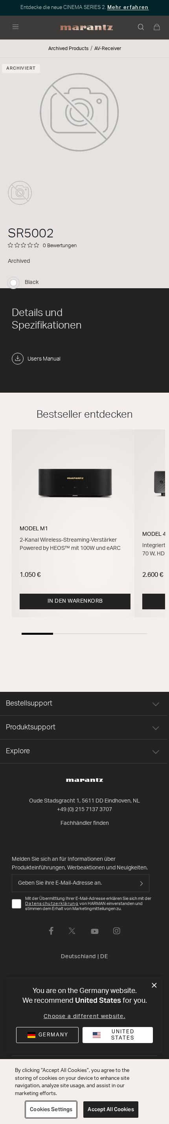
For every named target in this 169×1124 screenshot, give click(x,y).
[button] (141, 28)
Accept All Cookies (111, 1109)
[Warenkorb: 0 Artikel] (157, 28)
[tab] (37, 634)
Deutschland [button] (84, 956)
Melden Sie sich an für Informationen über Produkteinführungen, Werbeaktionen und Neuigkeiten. (80, 863)
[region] (84, 1091)
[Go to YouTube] (95, 931)
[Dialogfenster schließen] (154, 986)
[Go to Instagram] (116, 931)
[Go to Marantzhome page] (84, 780)
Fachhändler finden (85, 823)
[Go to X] (72, 931)
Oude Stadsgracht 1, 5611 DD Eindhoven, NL (84, 801)
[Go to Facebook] (51, 931)
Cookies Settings (51, 1109)
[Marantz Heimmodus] (86, 28)
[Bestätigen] (141, 883)
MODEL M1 (34, 528)
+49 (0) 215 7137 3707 (84, 809)
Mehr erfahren (128, 7)
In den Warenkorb (75, 601)
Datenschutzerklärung (52, 903)
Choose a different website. (84, 1016)
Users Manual (44, 359)
